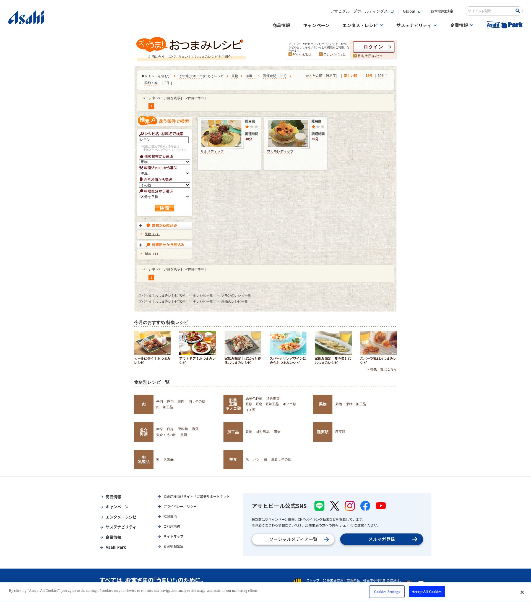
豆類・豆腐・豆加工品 (262, 404)
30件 (381, 76)
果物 (234, 76)
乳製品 (169, 459)
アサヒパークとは (335, 54)
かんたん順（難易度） (322, 76)
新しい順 (350, 76)
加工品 (233, 432)
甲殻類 (183, 429)
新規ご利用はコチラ (370, 55)
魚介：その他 (166, 435)
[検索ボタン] (518, 10)
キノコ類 (289, 404)
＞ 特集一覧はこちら (381, 369)
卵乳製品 (144, 459)
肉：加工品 (164, 407)
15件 (369, 76)
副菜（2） (152, 253)
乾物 (249, 432)
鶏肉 (181, 401)
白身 (170, 429)
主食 (233, 459)
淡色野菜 (273, 399)
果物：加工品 (356, 404)
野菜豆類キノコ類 (233, 404)
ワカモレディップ (280, 151)
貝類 (183, 435)
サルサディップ (212, 151)
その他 (184, 76)
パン (256, 459)
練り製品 (263, 432)
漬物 (277, 432)
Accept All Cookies (426, 592)
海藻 (195, 429)
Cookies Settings (387, 592)
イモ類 (251, 410)
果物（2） (152, 234)
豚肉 (170, 401)
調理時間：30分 (275, 76)
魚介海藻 (144, 432)
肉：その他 (197, 401)
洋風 (251, 76)
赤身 (159, 429)
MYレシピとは (302, 54)
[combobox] (490, 11)
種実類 (323, 432)
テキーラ (196, 76)
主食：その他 (281, 459)
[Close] (522, 592)
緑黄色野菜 (254, 399)
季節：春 (151, 83)
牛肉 (159, 401)
